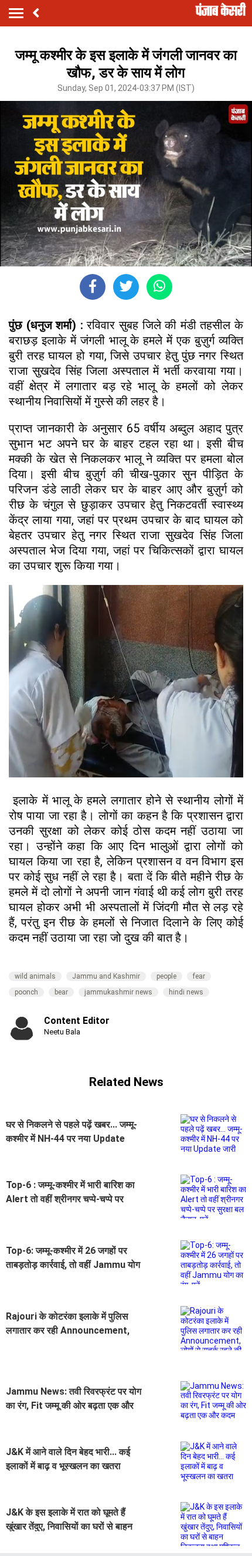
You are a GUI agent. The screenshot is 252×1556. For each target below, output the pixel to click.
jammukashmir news (118, 992)
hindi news (186, 992)
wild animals (35, 976)
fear (199, 976)
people (166, 976)
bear (61, 992)
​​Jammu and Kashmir (106, 976)
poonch (26, 992)
